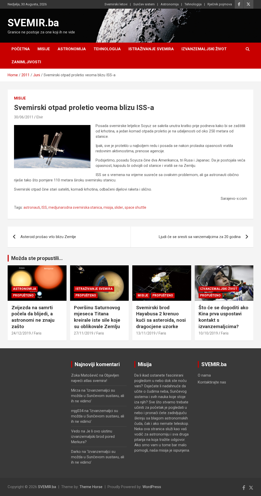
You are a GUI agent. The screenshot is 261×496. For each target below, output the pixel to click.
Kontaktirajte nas (212, 382)
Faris (38, 333)
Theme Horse (91, 487)
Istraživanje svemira (151, 49)
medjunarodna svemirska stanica (75, 207)
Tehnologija (193, 4)
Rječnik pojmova (219, 4)
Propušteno (23, 295)
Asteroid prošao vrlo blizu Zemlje (48, 236)
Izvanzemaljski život (204, 49)
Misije (43, 49)
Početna (20, 49)
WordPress (151, 487)
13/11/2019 (145, 333)
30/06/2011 (23, 117)
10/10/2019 (208, 333)
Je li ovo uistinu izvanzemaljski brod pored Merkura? (93, 436)
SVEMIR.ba (33, 23)
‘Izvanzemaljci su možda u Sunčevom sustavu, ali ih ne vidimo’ (97, 395)
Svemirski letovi (116, 4)
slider (118, 207)
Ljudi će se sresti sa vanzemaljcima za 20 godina (200, 236)
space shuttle (135, 207)
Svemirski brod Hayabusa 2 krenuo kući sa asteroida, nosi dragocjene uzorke (161, 317)
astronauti (31, 207)
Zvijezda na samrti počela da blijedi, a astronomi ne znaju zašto (33, 317)
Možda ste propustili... (37, 258)
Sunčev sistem (144, 4)
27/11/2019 (83, 333)
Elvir (39, 117)
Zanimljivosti (26, 62)
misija (108, 207)
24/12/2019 (21, 333)
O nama (204, 375)
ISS (44, 207)
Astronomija (170, 4)
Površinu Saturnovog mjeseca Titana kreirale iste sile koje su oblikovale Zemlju (97, 317)
